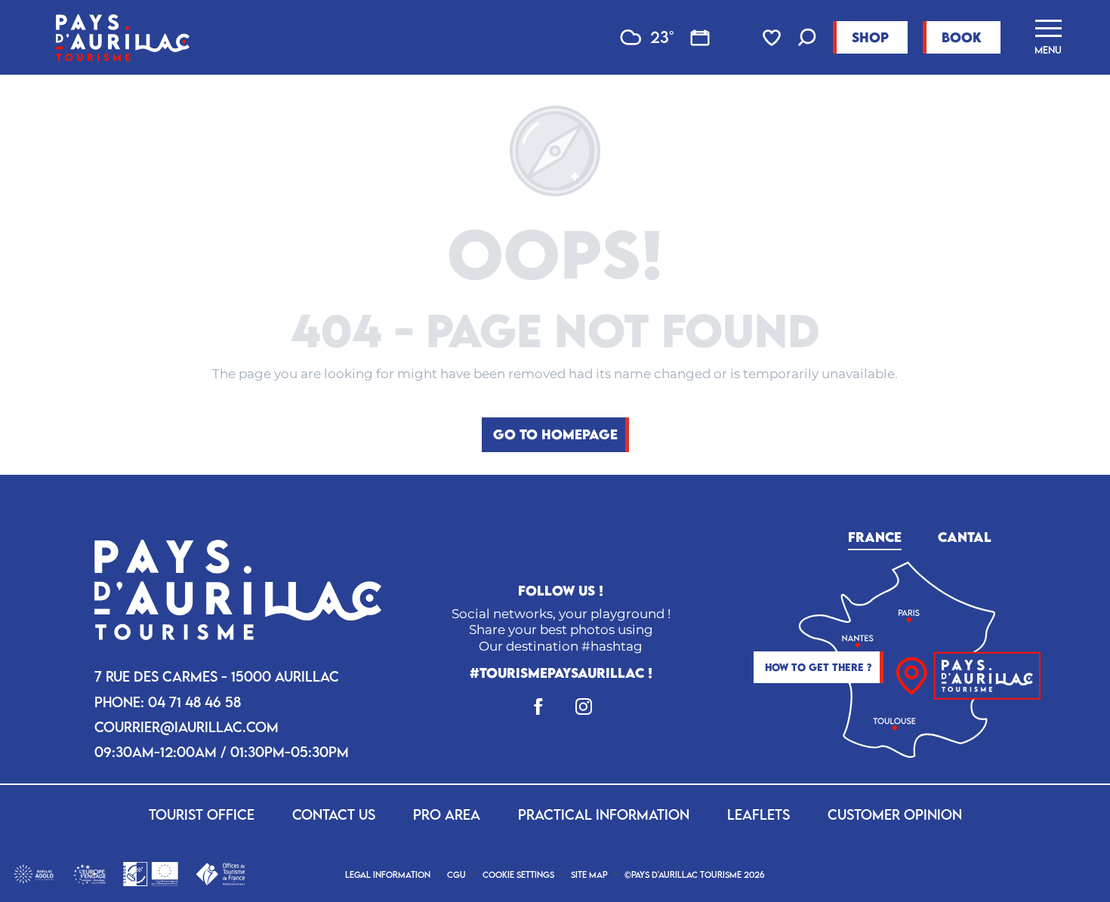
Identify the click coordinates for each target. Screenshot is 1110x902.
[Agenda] (700, 38)
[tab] (875, 534)
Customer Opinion (895, 814)
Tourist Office (201, 814)
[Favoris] (773, 38)
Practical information (603, 814)
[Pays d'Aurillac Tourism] (123, 37)
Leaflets (758, 814)
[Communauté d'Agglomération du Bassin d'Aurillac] (33, 872)
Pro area (446, 814)
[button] (807, 39)
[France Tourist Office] (220, 872)
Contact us (333, 814)
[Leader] (150, 872)
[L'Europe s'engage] (89, 872)
